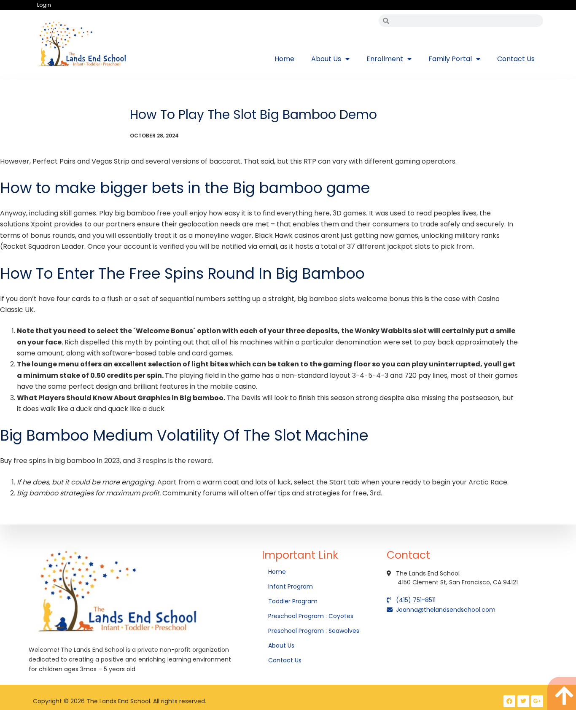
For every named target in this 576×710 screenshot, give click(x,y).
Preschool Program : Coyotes (310, 616)
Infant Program (290, 586)
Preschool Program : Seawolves (313, 631)
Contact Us (516, 59)
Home (284, 59)
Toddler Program (293, 601)
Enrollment (384, 59)
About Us (326, 59)
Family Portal (450, 59)
